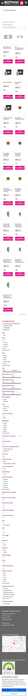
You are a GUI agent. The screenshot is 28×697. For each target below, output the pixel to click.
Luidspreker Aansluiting (8, 436)
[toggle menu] (2, 3)
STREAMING (7, 327)
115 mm (6, 481)
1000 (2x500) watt (8, 449)
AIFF (5, 577)
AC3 (5, 575)
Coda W (6, 344)
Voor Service (7, 525)
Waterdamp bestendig (9, 463)
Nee (5, 418)
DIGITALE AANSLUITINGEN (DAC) (12, 323)
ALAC (5, 579)
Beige (5, 355)
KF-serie (6, 346)
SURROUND (6, 329)
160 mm (6, 487)
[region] (14, 686)
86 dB (5, 425)
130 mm (6, 485)
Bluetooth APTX (8, 590)
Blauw (5, 357)
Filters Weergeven (11, 9)
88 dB (5, 429)
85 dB (5, 423)
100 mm (6, 479)
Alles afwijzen (14, 694)
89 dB (5, 431)
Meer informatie (8, 62)
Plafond (6, 401)
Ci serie (5, 342)
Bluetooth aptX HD (8, 592)
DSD (5, 581)
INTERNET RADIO (8, 325)
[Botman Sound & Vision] (13, 3)
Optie (5, 552)
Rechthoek (6, 406)
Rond (5, 408)
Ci (4, 340)
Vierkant (6, 410)
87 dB (5, 427)
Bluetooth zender (8, 596)
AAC (5, 573)
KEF (4, 335)
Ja (4, 416)
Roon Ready (7, 603)
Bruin (5, 359)
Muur (5, 399)
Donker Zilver (7, 361)
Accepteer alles (14, 690)
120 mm (6, 483)
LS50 (5, 348)
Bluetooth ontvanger (9, 594)
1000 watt (6, 451)
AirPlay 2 (6, 588)
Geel (5, 363)
